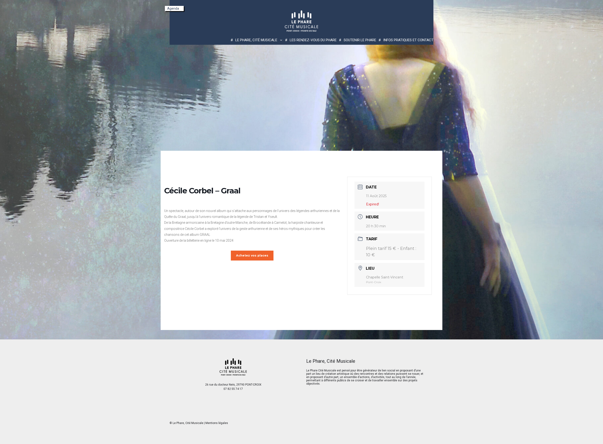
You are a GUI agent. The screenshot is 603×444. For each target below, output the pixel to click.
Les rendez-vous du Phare (313, 40)
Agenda (173, 8)
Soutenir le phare (360, 40)
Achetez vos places (252, 255)
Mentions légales (216, 423)
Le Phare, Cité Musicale (188, 423)
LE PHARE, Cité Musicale (256, 40)
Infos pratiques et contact (408, 40)
